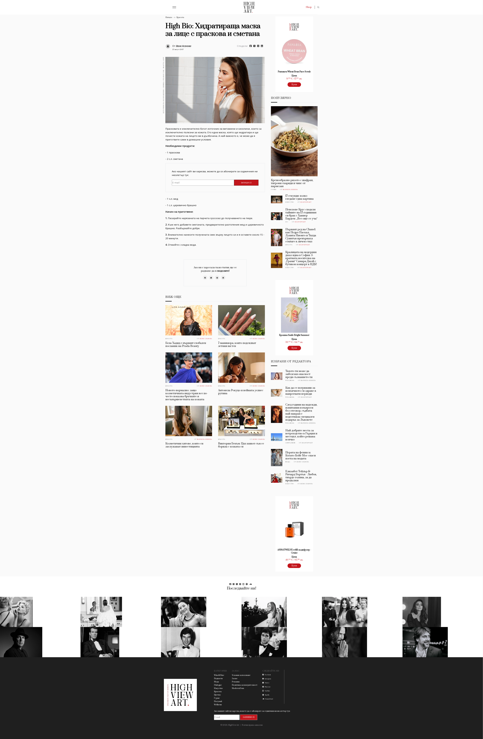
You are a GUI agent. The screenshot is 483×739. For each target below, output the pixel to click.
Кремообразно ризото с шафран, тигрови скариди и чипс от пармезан (292, 183)
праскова (215, 218)
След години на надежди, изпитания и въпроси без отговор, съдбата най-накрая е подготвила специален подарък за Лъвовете (301, 412)
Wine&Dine (219, 675)
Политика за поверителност (244, 685)
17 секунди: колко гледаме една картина (299, 197)
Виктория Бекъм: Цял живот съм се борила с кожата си (241, 445)
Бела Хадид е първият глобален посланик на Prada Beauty (185, 344)
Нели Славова (206, 338)
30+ (286, 222)
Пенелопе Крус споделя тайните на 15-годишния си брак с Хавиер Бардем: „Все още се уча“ (301, 214)
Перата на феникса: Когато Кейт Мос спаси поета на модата (300, 455)
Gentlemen (290, 443)
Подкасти (218, 678)
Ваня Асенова (183, 46)
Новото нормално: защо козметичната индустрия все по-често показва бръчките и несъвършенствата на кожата (186, 395)
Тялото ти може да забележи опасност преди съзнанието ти (298, 374)
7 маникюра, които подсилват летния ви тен (237, 344)
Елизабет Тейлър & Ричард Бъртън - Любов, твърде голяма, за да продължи (301, 476)
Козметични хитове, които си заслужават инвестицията (184, 445)
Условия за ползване (241, 675)
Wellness (289, 380)
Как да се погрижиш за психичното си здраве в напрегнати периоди (300, 391)
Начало (168, 17)
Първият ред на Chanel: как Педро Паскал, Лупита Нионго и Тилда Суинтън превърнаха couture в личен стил (300, 235)
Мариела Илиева (204, 439)
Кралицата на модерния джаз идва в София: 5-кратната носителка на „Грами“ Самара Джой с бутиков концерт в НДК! (301, 258)
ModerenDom (238, 688)
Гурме (273, 189)
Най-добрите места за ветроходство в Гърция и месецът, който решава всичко (301, 435)
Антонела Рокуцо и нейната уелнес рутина (240, 392)
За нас (234, 678)
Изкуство (289, 202)
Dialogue (218, 685)
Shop (309, 7)
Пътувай (218, 701)
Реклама (235, 682)
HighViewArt (306, 202)
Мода (287, 462)
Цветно (217, 695)
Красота (180, 17)
